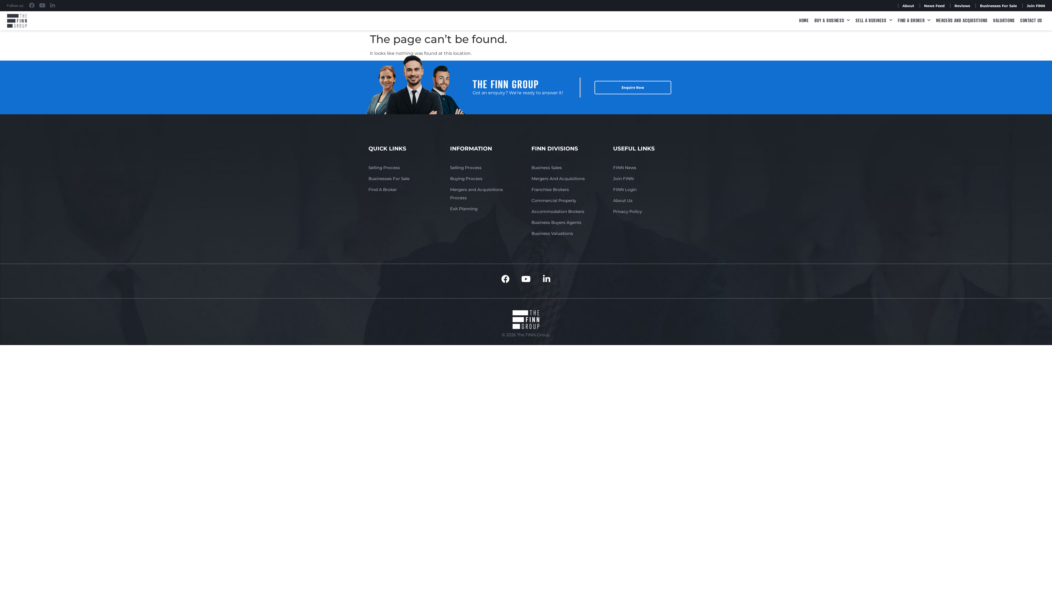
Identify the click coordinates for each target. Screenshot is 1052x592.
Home (804, 20)
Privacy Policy (627, 211)
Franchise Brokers (550, 189)
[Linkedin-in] (52, 5)
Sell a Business (871, 20)
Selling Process (384, 167)
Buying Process (466, 178)
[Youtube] (42, 5)
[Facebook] (32, 5)
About (908, 6)
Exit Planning (464, 208)
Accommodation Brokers (557, 211)
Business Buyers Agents (556, 222)
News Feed (934, 6)
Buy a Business (829, 20)
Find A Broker (911, 20)
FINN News (624, 167)
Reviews (962, 6)
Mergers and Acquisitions (962, 20)
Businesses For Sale (998, 6)
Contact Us (1031, 20)
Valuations (1004, 20)
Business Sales (546, 167)
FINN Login (625, 189)
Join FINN (1036, 6)
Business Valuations (552, 233)
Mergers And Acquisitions (558, 178)
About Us (623, 200)
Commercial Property (553, 200)
